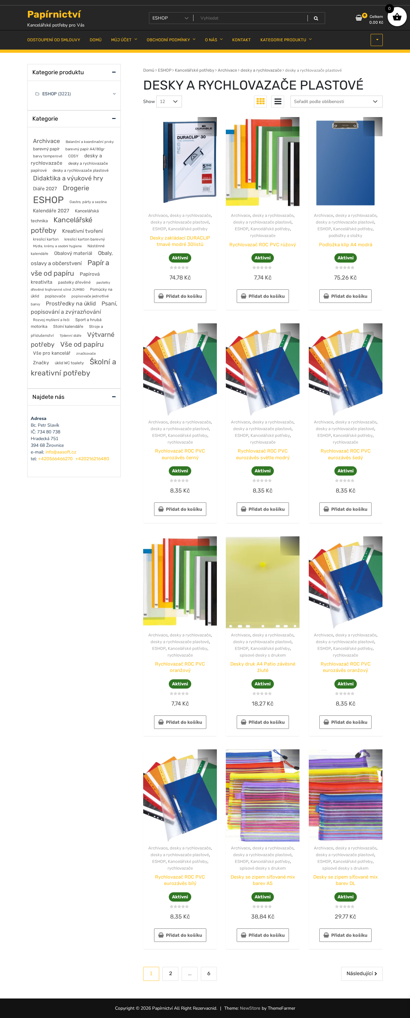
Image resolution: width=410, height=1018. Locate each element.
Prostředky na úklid (71, 303)
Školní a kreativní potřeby (73, 367)
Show (149, 102)
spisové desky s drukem (263, 655)
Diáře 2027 (45, 189)
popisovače (55, 296)
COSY (73, 156)
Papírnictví (54, 14)
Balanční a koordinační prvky (90, 142)
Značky (41, 363)
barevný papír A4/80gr (84, 149)
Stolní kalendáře (68, 326)
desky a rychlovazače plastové (180, 222)
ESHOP (164, 70)
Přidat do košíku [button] (184, 296)
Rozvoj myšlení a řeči (51, 320)
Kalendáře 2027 (51, 211)
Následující (360, 973)
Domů (148, 70)
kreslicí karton (46, 239)
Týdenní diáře (70, 336)
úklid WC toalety (69, 362)
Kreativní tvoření (82, 231)
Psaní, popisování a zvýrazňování (74, 307)
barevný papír (46, 148)
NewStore (250, 1008)
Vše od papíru (82, 344)
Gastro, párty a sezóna (88, 202)
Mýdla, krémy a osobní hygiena (57, 246)
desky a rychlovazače (261, 70)
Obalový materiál (73, 253)
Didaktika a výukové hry (68, 178)
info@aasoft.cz (60, 452)
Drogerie (76, 188)
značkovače (86, 353)
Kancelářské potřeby (194, 70)
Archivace (227, 70)
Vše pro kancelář (51, 353)
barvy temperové (47, 156)
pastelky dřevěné (74, 282)
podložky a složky (345, 235)
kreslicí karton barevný (84, 239)
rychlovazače (262, 235)
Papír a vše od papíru (70, 268)
